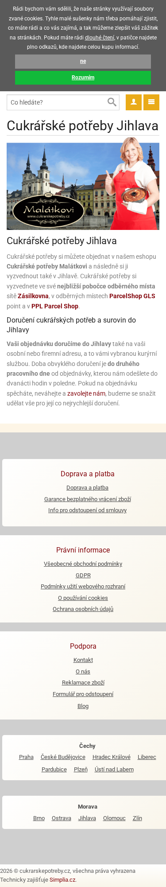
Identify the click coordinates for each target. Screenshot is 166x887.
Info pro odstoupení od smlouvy (87, 510)
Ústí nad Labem (114, 769)
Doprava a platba (87, 487)
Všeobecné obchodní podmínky (83, 563)
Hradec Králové (112, 757)
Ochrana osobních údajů (83, 609)
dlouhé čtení (99, 38)
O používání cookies (83, 598)
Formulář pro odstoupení (83, 694)
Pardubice (54, 769)
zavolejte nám (86, 393)
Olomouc (114, 818)
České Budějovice (63, 757)
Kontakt (83, 660)
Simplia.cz (62, 879)
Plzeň (81, 769)
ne (83, 61)
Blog (83, 706)
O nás (83, 671)
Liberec (147, 757)
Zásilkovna (33, 296)
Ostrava (61, 818)
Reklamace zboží (83, 682)
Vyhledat (112, 102)
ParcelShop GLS (132, 296)
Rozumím (83, 77)
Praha (26, 757)
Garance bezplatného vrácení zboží (87, 499)
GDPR (83, 575)
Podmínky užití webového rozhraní (83, 586)
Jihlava (87, 818)
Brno (39, 818)
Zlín (137, 818)
